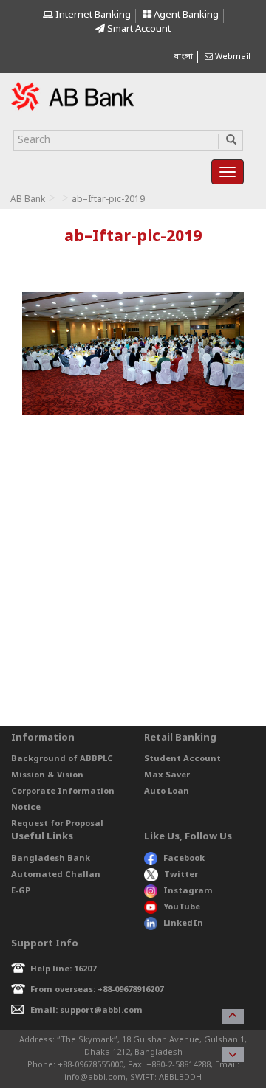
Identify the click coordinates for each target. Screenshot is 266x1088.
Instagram (188, 891)
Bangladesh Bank (50, 858)
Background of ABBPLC (62, 759)
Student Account (182, 759)
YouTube (181, 907)
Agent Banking (185, 15)
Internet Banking (92, 15)
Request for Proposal (57, 824)
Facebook (184, 858)
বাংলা (183, 57)
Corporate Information (63, 791)
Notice (26, 808)
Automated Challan (55, 875)
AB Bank (27, 200)
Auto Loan (166, 791)
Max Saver (167, 775)
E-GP (20, 891)
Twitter (181, 875)
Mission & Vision (47, 775)
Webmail (231, 57)
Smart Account (138, 29)
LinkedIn (183, 923)
